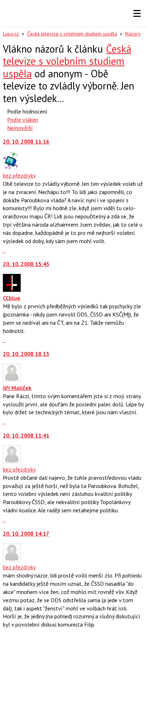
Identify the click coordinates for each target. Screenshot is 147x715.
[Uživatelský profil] (10, 167)
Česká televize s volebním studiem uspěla (72, 33)
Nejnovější (20, 127)
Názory (133, 33)
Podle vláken (22, 119)
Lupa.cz (11, 33)
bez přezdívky (19, 175)
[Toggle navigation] (137, 13)
